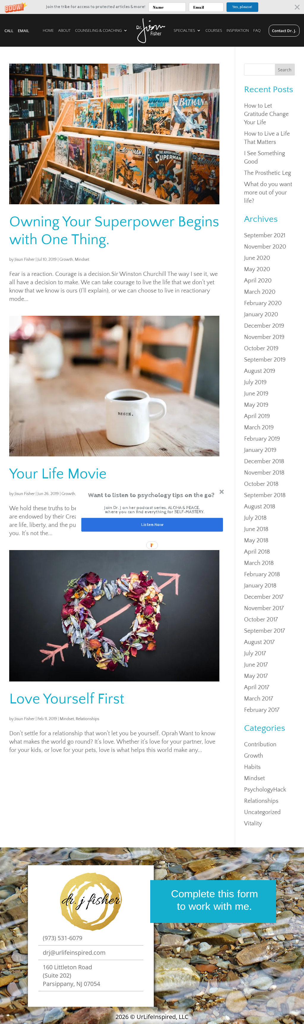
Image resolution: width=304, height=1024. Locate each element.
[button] (151, 495)
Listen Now (152, 524)
